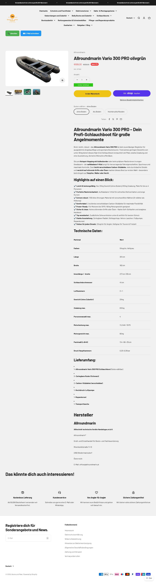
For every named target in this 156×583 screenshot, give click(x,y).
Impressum (69, 530)
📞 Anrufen (12, 33)
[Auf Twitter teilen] (113, 119)
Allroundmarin (79, 52)
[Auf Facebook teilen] (109, 119)
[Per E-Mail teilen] (121, 119)
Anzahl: (77, 74)
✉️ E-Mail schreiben (31, 33)
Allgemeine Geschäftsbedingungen (79, 547)
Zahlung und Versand (73, 552)
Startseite (43, 11)
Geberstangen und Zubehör (56, 16)
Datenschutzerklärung (74, 534)
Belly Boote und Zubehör (82, 16)
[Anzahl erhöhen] (86, 79)
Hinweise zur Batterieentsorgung (78, 543)
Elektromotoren (82, 11)
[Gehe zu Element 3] (27, 92)
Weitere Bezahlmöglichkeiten (132, 100)
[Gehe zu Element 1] (9, 93)
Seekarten (68, 25)
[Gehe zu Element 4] (36, 92)
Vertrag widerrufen (72, 556)
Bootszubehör (47, 20)
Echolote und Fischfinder (60, 11)
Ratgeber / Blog (83, 25)
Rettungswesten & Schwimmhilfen (72, 20)
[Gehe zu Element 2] (18, 93)
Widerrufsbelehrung (73, 539)
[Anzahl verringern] (77, 79)
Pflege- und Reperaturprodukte (102, 20)
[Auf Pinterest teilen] (117, 119)
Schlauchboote (103, 16)
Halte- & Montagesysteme (104, 11)
